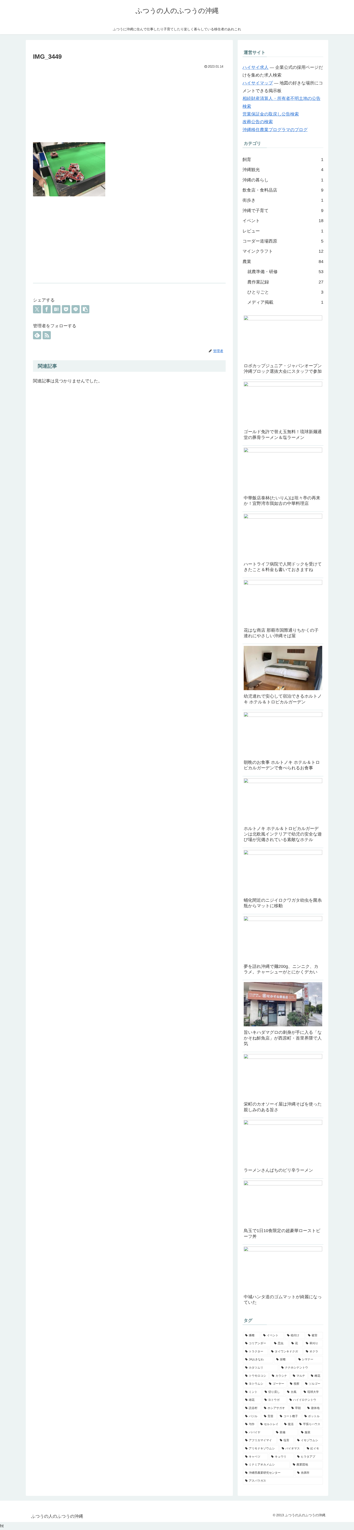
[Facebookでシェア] (47, 309)
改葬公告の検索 (258, 121)
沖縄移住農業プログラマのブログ (275, 129)
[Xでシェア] (37, 309)
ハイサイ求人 (256, 67)
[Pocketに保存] (66, 309)
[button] (85, 309)
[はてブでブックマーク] (56, 309)
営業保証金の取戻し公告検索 (271, 114)
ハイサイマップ (258, 83)
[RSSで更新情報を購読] (47, 335)
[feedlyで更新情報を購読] (37, 335)
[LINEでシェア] (76, 309)
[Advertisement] (129, 106)
